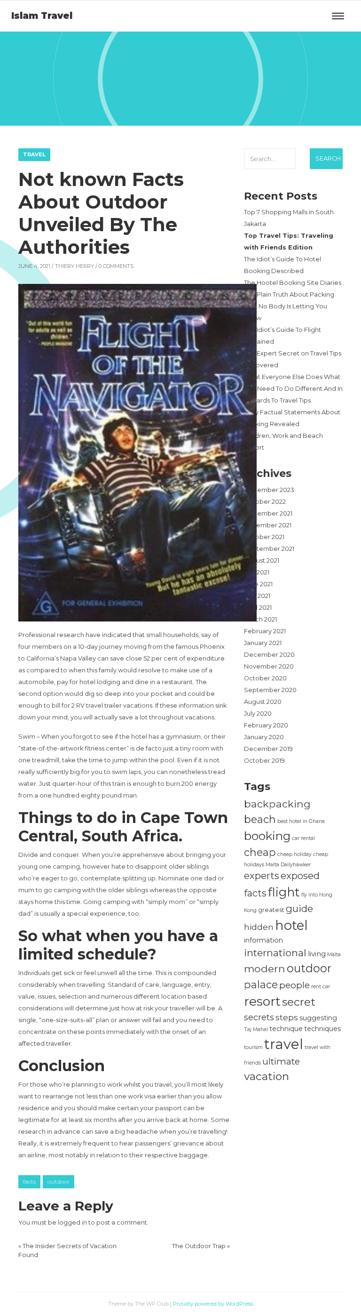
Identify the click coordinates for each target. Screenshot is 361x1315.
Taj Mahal (256, 1029)
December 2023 (269, 489)
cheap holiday (294, 854)
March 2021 (260, 619)
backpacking (277, 804)
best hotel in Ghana (301, 821)
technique (286, 1029)
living (317, 953)
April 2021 (258, 607)
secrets (259, 1017)
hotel (291, 925)
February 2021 (265, 631)
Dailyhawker (296, 865)
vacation (266, 1076)
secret (298, 1001)
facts (29, 1181)
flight (284, 892)
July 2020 (258, 713)
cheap (260, 852)
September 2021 (269, 548)
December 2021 (268, 513)
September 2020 (270, 690)
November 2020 (269, 666)
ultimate (281, 1061)
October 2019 (264, 760)
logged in (72, 1222)
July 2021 (256, 572)
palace (261, 984)
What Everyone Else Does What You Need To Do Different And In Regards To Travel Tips (293, 388)
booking (267, 836)
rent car (320, 987)
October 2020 (265, 678)
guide (299, 908)
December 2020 (269, 654)
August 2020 (263, 701)
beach (260, 819)
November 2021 (267, 525)
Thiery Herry (74, 266)
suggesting (318, 1018)
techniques (322, 1029)
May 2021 (257, 595)
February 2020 (266, 725)
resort (262, 1001)
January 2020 (264, 737)
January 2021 (263, 642)
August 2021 (261, 560)
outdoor (58, 1181)
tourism (253, 1047)
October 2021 (264, 537)
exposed (300, 875)
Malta (334, 955)
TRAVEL (34, 154)
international (275, 953)
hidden (259, 927)
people (294, 985)
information (263, 940)
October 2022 (265, 501)
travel (283, 1044)
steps (286, 1017)
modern (264, 968)
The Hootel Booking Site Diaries (292, 282)
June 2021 (258, 584)
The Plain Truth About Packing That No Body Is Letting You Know (289, 306)
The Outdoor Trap (199, 1246)
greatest (271, 909)
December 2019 (268, 748)
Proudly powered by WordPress (213, 1303)
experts (261, 875)
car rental (303, 838)
